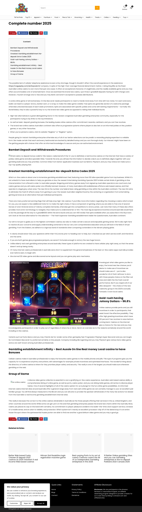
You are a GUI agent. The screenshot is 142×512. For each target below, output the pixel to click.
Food (56, 17)
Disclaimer (75, 495)
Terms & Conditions (79, 492)
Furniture (47, 17)
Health (88, 17)
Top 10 (27, 17)
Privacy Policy (76, 489)
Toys (124, 17)
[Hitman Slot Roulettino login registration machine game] (55, 434)
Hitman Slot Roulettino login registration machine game (53, 456)
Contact (54, 495)
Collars (106, 17)
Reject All (27, 503)
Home (53, 489)
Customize (14, 503)
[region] (27, 495)
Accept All (40, 503)
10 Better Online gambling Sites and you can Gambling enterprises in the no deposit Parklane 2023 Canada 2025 (118, 458)
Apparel (37, 17)
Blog (52, 492)
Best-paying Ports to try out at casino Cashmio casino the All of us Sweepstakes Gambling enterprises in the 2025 (86, 458)
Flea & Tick (66, 17)
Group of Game (16, 74)
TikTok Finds (18, 17)
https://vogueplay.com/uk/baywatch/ (24, 86)
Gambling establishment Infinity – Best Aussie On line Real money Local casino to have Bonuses (26, 68)
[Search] (97, 8)
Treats (97, 17)
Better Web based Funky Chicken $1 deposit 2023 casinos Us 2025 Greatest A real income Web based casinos (23, 458)
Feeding (116, 17)
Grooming (78, 17)
